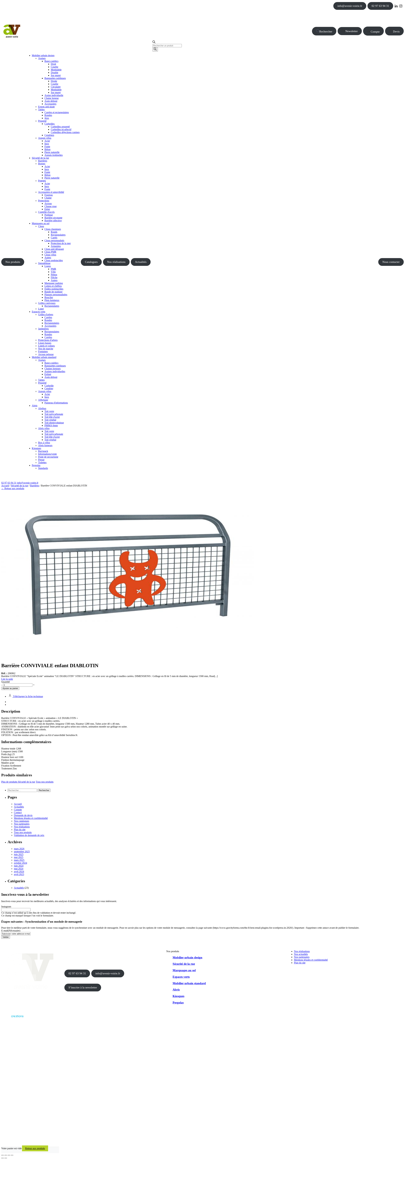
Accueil (5, 485)
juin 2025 (18, 854)
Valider (6, 937)
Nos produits (12, 261)
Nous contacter (391, 261)
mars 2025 (19, 860)
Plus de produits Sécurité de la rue (18, 781)
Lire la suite (7, 679)
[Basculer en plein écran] (5, 1155)
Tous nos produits (44, 781)
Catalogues (91, 261)
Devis (396, 31)
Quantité (5, 681)
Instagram (6, 906)
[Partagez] (9, 1155)
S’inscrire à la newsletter (83, 987)
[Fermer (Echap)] (12, 1155)
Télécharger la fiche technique (27, 696)
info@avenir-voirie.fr (349, 5)
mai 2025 (18, 857)
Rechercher (325, 31)
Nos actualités (301, 954)
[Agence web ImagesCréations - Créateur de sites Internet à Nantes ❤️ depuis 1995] (12, 1018)
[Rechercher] (155, 49)
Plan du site (19, 829)
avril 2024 (19, 871)
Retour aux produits (35, 1148)
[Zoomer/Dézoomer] (2, 1155)
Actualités (140, 261)
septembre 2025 (22, 851)
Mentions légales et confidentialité (31, 818)
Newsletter (351, 31)
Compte (375, 31)
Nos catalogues (21, 821)
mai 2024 (18, 868)
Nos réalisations (116, 261)
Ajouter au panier (10, 688)
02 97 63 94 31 (380, 5)
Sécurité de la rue (19, 485)
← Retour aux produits (12, 488)
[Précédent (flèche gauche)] (2, 1158)
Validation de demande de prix (29, 835)
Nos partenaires (21, 824)
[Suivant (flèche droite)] (5, 1158)
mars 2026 (19, 848)
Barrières (34, 485)
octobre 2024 (20, 863)
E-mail (10, 930)
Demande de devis (23, 815)
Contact (18, 812)
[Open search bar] (154, 42)
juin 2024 (18, 865)
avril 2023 (19, 874)
